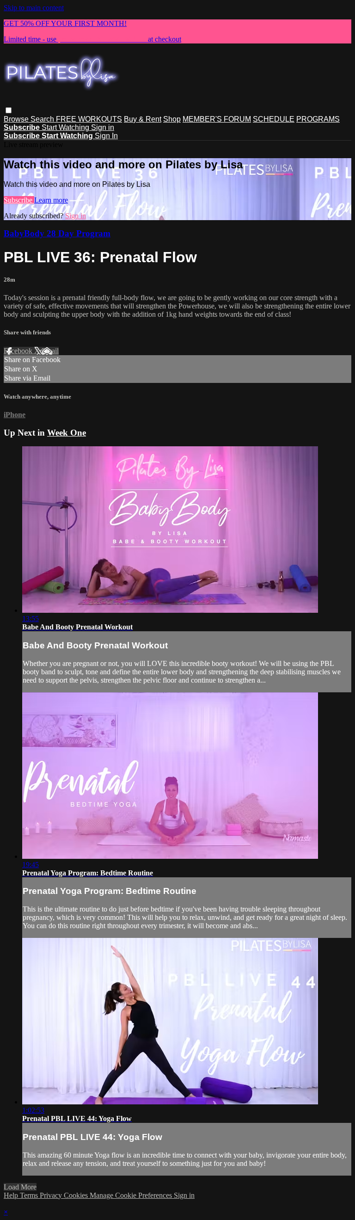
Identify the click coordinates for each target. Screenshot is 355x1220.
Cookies (77, 1195)
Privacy (52, 1195)
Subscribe (19, 200)
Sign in (102, 127)
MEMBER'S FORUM (217, 119)
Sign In (106, 136)
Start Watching (66, 127)
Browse (17, 119)
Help (12, 1195)
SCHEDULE (273, 119)
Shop (172, 119)
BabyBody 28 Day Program (57, 233)
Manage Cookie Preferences (132, 1195)
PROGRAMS (318, 119)
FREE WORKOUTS (89, 119)
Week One (66, 432)
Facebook (19, 351)
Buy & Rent (142, 119)
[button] (9, 110)
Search (43, 119)
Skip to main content (34, 8)
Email (50, 351)
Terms (30, 1195)
